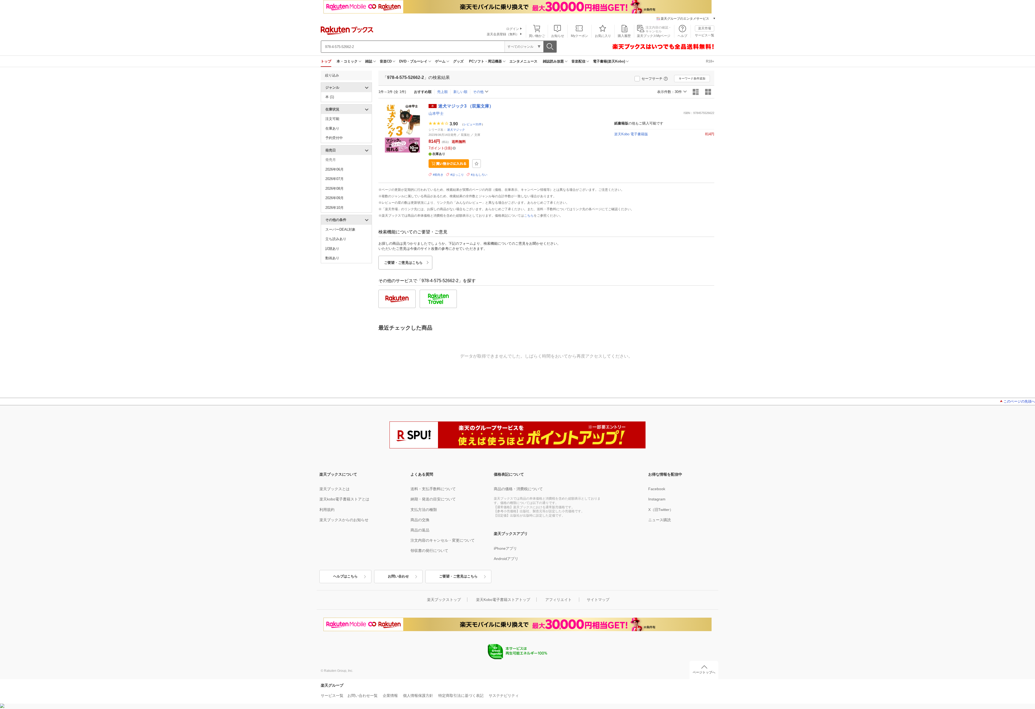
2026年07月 (334, 179)
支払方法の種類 (423, 509)
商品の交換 (419, 520)
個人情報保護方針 (418, 695)
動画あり (332, 258)
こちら (529, 215)
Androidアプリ (506, 558)
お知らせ (557, 36)
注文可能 (332, 119)
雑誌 (368, 61)
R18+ (710, 61)
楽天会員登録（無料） (503, 34)
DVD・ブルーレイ (413, 61)
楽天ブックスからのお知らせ (343, 520)
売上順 (442, 92)
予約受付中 (334, 138)
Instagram (656, 499)
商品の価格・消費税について (518, 489)
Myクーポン (579, 36)
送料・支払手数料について (433, 489)
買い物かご (537, 36)
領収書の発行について (429, 550)
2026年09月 (334, 198)
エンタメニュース (523, 61)
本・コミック (347, 61)
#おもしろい (479, 174)
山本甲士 (436, 113)
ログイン (512, 29)
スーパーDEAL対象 (340, 229)
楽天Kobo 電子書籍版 (631, 134)
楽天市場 (704, 28)
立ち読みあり (335, 239)
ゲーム (440, 61)
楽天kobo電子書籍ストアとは (344, 499)
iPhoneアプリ (505, 548)
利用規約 (326, 509)
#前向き (438, 174)
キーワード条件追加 (692, 78)
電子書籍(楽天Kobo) (609, 61)
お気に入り (603, 36)
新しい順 (460, 92)
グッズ (458, 61)
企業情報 (390, 695)
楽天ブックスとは (334, 489)
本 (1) (329, 97)
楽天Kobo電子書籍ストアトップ (503, 599)
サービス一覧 (704, 35)
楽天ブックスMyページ (653, 36)
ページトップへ (704, 672)
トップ (326, 61)
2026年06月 (334, 169)
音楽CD (386, 61)
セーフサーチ (652, 79)
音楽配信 (578, 61)
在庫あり (332, 128)
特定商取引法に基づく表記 (461, 695)
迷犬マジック (456, 129)
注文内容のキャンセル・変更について (442, 540)
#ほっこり (457, 174)
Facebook (656, 489)
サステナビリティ (504, 695)
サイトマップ (598, 599)
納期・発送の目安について (433, 499)
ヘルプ (682, 36)
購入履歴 (624, 36)
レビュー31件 (473, 124)
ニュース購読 (659, 520)
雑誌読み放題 (553, 61)
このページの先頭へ (1019, 401)
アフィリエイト (558, 599)
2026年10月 (334, 208)
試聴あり (332, 249)
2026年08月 (334, 188)
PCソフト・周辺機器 (485, 61)
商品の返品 (419, 530)
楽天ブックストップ (444, 599)
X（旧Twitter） (660, 509)
